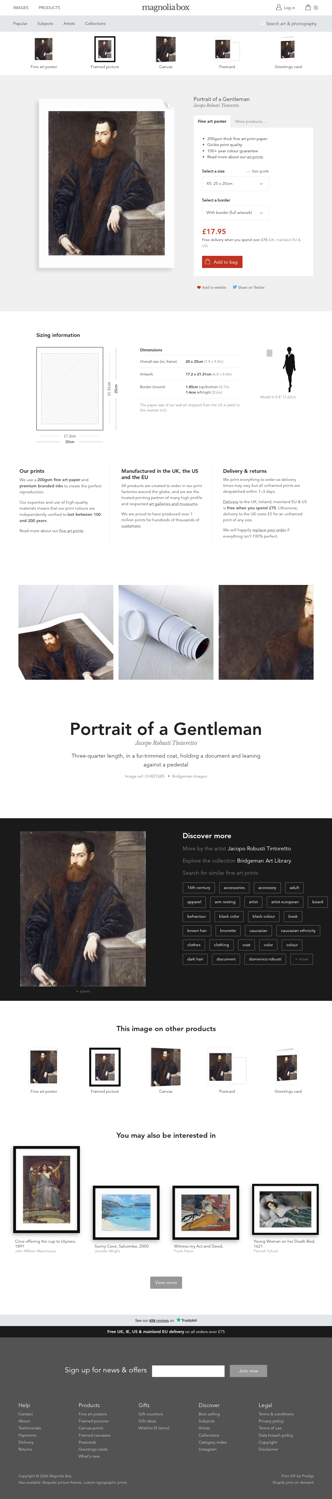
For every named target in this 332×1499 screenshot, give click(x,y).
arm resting (225, 901)
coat (246, 944)
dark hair (195, 959)
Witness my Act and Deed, (198, 1246)
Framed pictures (94, 1421)
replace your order (269, 530)
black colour (264, 916)
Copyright (268, 1442)
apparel (194, 901)
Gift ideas (147, 1421)
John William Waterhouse (35, 1251)
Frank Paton (183, 1251)
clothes (193, 944)
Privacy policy (271, 1421)
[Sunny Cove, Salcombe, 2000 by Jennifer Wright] (126, 1213)
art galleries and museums (173, 503)
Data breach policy (276, 1435)
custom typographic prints (105, 1482)
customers (130, 525)
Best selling (209, 1414)
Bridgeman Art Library (264, 860)
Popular (20, 23)
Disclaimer (268, 1449)
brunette (228, 930)
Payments (27, 1435)
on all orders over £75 (166, 1331)
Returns (25, 1449)
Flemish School (266, 1251)
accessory (267, 887)
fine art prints (71, 530)
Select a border (216, 200)
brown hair (197, 930)
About (24, 1421)
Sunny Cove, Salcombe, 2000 (122, 1246)
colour (292, 944)
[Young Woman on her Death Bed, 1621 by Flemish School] (285, 1209)
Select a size (235, 171)
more (303, 959)
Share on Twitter (251, 287)
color (268, 944)
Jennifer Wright (107, 1251)
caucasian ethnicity (298, 930)
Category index (213, 1442)
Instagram (208, 1449)
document (226, 959)
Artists (69, 23)
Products (49, 7)
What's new (89, 1456)
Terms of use (270, 1428)
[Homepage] (166, 8)
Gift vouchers (151, 1414)
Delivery (230, 501)
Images (21, 7)
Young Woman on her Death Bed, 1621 (284, 1244)
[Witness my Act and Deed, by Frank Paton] (205, 1213)
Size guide (260, 171)
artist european (285, 901)
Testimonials (29, 1428)
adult (294, 887)
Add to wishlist (214, 287)
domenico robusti (265, 959)
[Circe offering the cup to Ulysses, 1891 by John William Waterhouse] (46, 1190)
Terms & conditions (276, 1414)
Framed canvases (94, 1435)
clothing (221, 944)
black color (229, 916)
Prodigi (308, 1476)
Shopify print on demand (293, 1482)
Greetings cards (93, 1449)
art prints (255, 157)
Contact (25, 1414)
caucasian (258, 930)
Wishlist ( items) (154, 1428)
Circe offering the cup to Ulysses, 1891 (45, 1244)
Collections (95, 23)
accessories (234, 887)
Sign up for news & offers (106, 1370)
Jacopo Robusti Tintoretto (216, 105)
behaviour (196, 916)
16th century (198, 887)
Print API (288, 1476)
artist (253, 901)
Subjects (45, 23)
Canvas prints (91, 1428)
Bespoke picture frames (62, 1482)
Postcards (87, 1442)
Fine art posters (93, 1414)
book (293, 916)
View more (166, 1282)
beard (317, 901)
